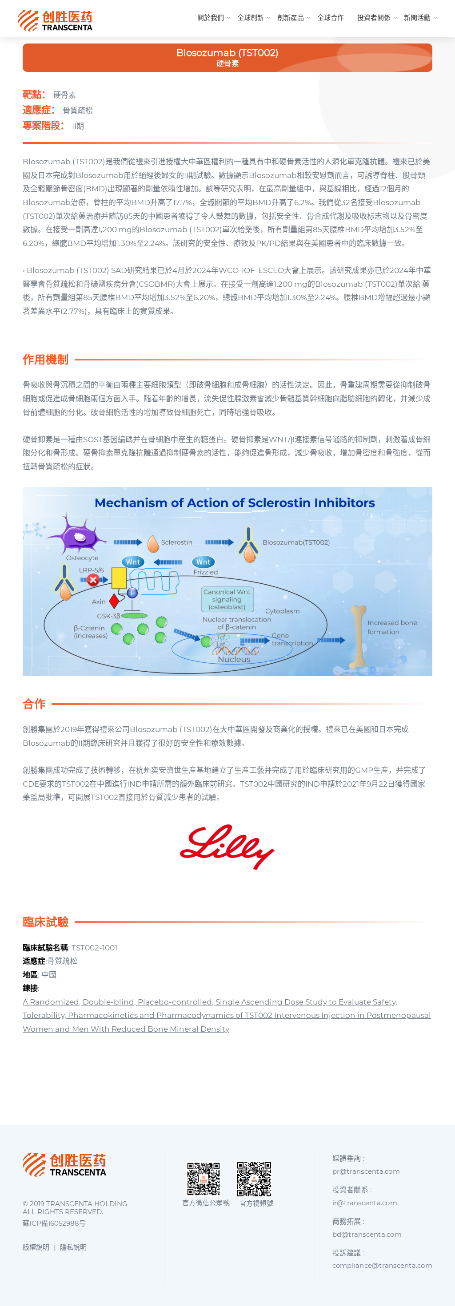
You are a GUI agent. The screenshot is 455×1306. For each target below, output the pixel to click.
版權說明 (36, 1247)
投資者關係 (374, 17)
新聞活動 (417, 17)
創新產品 (290, 17)
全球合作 (330, 17)
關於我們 (210, 17)
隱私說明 (73, 1247)
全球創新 (250, 17)
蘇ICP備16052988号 (54, 1223)
